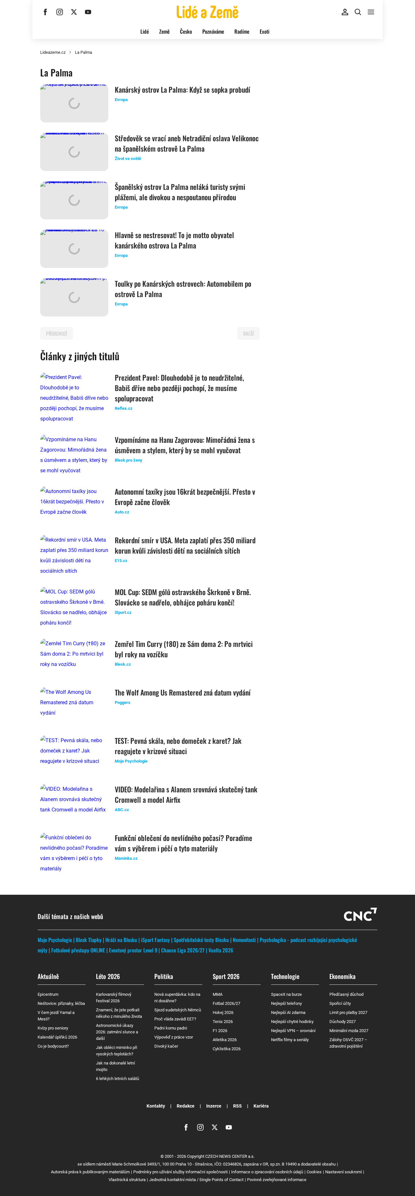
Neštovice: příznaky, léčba (61, 1003)
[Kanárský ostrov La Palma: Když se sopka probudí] (74, 103)
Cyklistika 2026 (227, 1048)
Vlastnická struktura (127, 1179)
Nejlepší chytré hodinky (292, 1021)
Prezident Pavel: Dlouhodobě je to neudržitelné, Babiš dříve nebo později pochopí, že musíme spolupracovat (179, 387)
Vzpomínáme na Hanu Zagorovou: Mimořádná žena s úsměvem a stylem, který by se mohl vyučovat (185, 444)
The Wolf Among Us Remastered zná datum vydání (183, 692)
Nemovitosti (244, 940)
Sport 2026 (226, 976)
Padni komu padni (170, 1028)
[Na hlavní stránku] (207, 12)
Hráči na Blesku (121, 940)
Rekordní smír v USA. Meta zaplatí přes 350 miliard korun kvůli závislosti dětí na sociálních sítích (185, 545)
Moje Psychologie (55, 940)
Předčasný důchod (346, 994)
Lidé (144, 31)
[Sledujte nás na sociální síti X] (74, 12)
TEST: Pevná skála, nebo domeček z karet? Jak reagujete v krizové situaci (178, 745)
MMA (217, 994)
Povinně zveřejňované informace (276, 1179)
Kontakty (156, 1106)
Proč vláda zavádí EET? (175, 1019)
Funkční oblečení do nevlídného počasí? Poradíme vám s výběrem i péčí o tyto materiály (183, 843)
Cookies (314, 1171)
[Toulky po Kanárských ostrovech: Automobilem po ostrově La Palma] (74, 297)
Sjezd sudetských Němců (177, 1009)
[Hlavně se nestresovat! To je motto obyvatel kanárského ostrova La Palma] (74, 249)
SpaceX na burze (286, 994)
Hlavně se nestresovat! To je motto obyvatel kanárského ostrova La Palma (174, 240)
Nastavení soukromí (343, 1171)
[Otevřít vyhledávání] (357, 12)
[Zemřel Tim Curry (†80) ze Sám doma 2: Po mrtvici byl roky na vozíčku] (74, 657)
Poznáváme (213, 31)
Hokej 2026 (223, 1012)
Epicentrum (48, 994)
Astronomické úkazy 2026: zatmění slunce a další (117, 1032)
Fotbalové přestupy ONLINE (78, 950)
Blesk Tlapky (88, 940)
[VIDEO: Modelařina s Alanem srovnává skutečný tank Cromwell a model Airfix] (74, 803)
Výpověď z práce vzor (173, 1037)
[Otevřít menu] (370, 12)
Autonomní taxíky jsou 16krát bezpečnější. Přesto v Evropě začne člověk (185, 496)
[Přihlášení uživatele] (344, 12)
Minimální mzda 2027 (348, 1030)
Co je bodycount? (53, 1046)
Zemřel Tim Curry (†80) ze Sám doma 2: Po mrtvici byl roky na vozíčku (184, 648)
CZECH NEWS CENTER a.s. (230, 1156)
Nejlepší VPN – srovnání (293, 1030)
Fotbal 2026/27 (226, 1003)
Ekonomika (342, 976)
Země (164, 31)
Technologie (285, 976)
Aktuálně (48, 976)
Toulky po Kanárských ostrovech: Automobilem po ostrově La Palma (183, 288)
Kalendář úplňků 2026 (57, 1037)
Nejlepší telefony (286, 1003)
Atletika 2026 (225, 1039)
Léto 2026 (108, 976)
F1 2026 (220, 1030)
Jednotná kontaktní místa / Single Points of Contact (196, 1179)
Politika (163, 976)
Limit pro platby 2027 (348, 1012)
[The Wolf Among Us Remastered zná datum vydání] (74, 706)
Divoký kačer (166, 1046)
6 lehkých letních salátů (117, 1078)
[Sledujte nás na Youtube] (88, 12)
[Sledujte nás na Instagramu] (59, 12)
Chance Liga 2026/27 (183, 950)
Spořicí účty (340, 1003)
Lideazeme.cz (52, 52)
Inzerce (213, 1106)
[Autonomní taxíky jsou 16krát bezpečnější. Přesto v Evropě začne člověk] (74, 505)
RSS (237, 1106)
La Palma (83, 52)
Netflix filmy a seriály (290, 1039)
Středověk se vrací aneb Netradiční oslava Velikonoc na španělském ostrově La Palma (187, 143)
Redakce (186, 1106)
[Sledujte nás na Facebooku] (45, 12)
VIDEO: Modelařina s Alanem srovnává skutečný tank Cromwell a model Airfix (186, 794)
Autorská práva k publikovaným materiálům (90, 1171)
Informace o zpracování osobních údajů (267, 1171)
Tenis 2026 (223, 1021)
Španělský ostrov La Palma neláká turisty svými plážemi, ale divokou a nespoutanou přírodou (180, 191)
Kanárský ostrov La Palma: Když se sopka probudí (182, 89)
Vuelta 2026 (220, 950)
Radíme (241, 31)
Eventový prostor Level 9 (133, 950)
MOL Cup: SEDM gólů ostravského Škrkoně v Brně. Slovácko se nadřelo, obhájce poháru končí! (183, 597)
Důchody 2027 (342, 1021)
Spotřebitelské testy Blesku (201, 940)
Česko (186, 31)
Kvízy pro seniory (53, 1028)
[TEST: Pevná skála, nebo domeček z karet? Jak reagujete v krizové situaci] (74, 754)
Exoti (264, 31)
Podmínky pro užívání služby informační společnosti (180, 1171)
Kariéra (261, 1106)
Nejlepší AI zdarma (288, 1012)
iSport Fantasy (155, 940)
